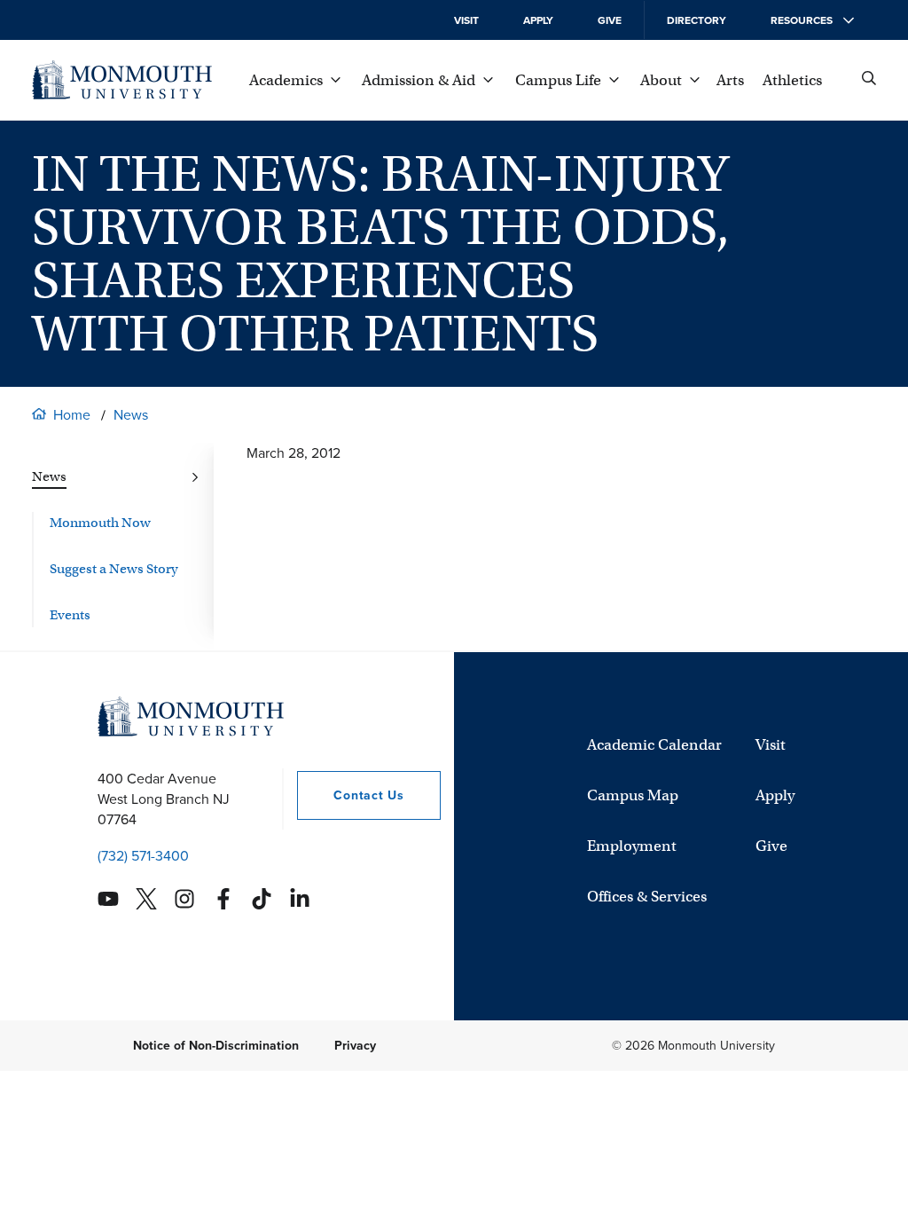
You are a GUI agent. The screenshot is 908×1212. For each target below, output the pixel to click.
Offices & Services (647, 896)
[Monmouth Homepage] (122, 79)
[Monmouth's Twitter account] (146, 898)
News (131, 415)
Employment (632, 846)
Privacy (355, 1045)
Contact (350, 795)
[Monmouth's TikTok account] (261, 898)
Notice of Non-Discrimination (216, 1045)
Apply (538, 20)
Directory (696, 20)
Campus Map (632, 795)
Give (610, 20)
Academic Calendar (654, 745)
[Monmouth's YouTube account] (108, 898)
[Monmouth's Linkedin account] (299, 898)
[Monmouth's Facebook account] (223, 898)
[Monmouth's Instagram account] (184, 898)
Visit (466, 20)
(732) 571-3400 (143, 856)
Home (71, 415)
